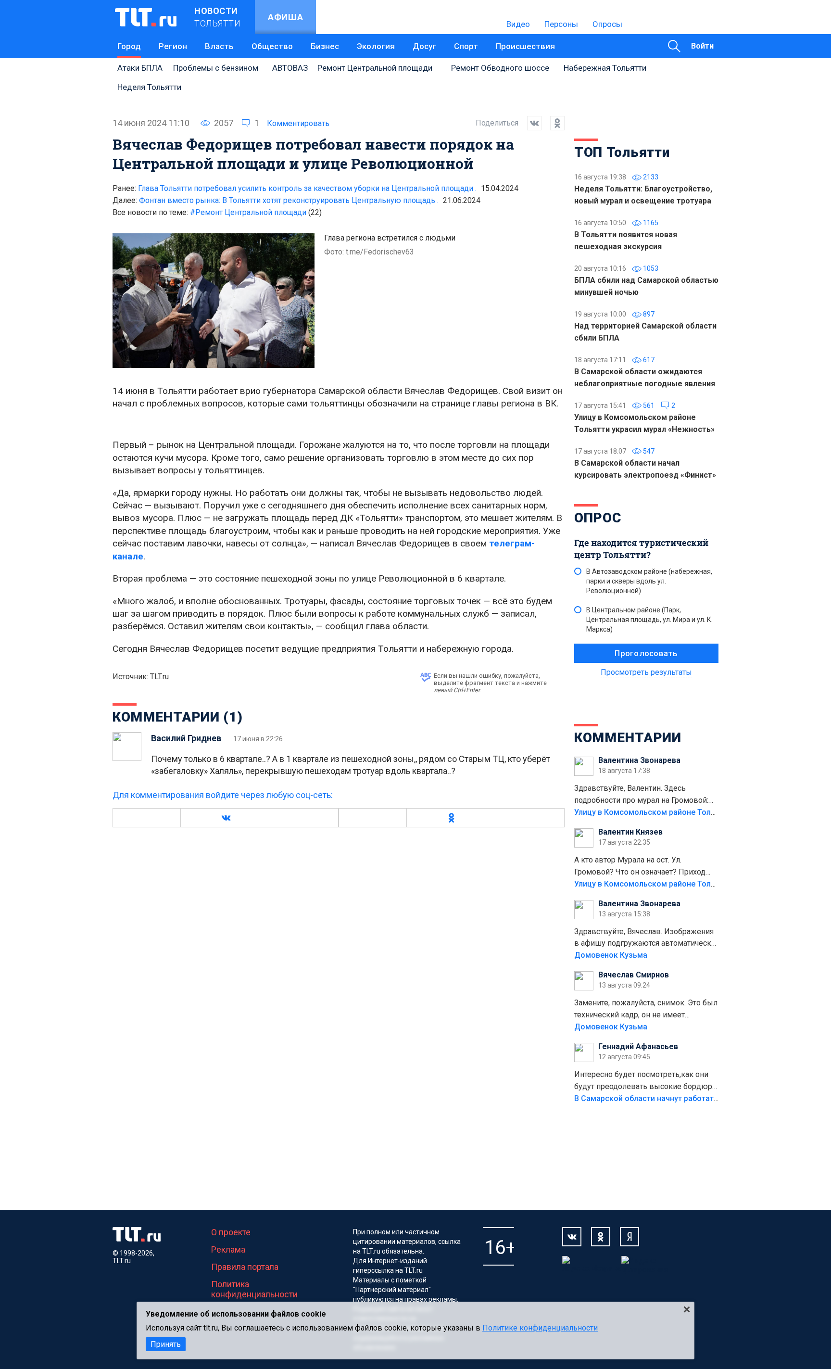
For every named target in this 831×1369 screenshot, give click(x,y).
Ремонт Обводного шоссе (500, 68)
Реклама (228, 1249)
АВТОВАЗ (290, 68)
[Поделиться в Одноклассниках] (553, 123)
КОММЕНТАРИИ (627, 738)
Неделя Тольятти (149, 87)
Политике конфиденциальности (540, 1327)
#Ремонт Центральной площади (256, 212)
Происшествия (525, 46)
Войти (702, 46)
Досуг (424, 46)
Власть (219, 46)
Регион (173, 46)
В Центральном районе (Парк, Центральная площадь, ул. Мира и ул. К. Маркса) (649, 619)
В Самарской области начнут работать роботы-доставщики (686, 1098)
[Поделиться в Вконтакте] (529, 123)
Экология (376, 46)
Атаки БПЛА (140, 68)
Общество (272, 46)
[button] (226, 817)
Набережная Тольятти (605, 68)
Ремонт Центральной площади (374, 68)
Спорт (466, 46)
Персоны (561, 24)
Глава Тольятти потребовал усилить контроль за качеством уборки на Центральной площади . (307, 188)
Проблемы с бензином (215, 68)
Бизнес (325, 46)
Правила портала (244, 1267)
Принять (166, 1344)
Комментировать (298, 123)
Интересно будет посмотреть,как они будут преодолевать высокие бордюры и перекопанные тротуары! (646, 1081)
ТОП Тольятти (621, 152)
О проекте (231, 1232)
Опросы (607, 24)
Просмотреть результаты (646, 672)
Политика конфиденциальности (254, 1289)
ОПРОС (597, 518)
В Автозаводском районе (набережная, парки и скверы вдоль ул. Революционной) (649, 581)
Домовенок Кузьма (610, 955)
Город (129, 46)
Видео (518, 24)
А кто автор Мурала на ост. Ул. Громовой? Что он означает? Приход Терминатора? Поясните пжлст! (639, 866)
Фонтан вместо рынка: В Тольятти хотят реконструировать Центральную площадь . (289, 200)
